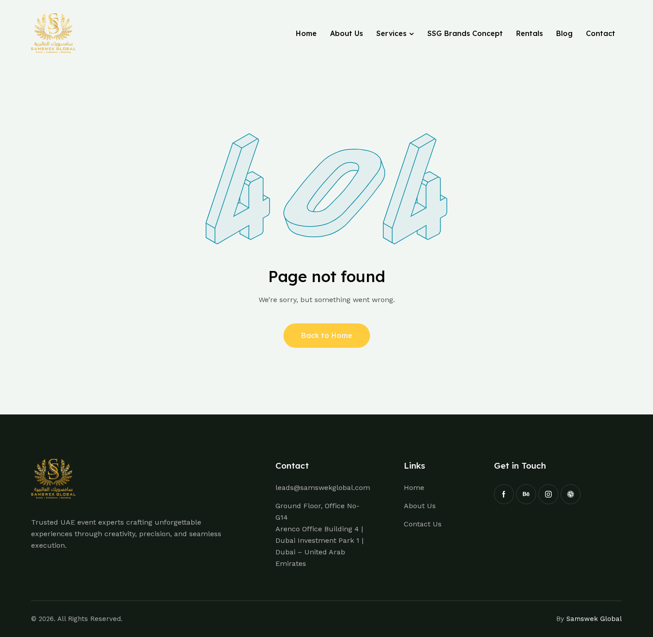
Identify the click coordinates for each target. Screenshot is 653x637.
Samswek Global (594, 619)
